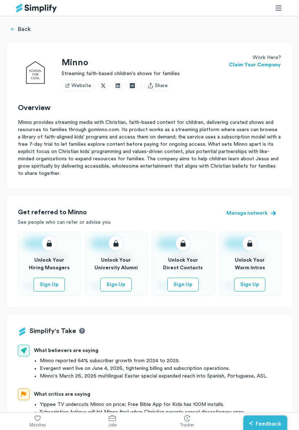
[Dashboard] (36, 8)
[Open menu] (278, 8)
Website (81, 85)
